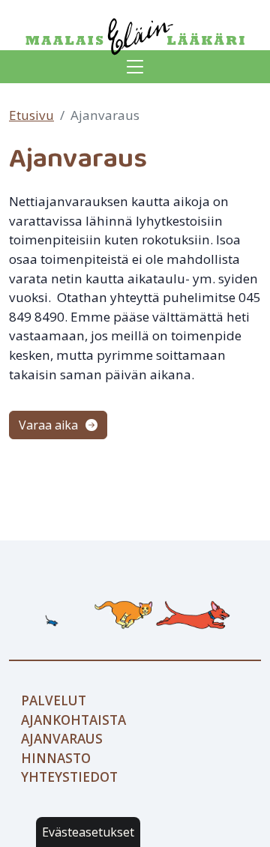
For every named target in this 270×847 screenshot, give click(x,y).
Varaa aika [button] (50, 425)
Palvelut (53, 700)
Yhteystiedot (69, 777)
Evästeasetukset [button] (88, 832)
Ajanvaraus (62, 738)
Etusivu (31, 115)
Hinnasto (56, 758)
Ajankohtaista (73, 720)
